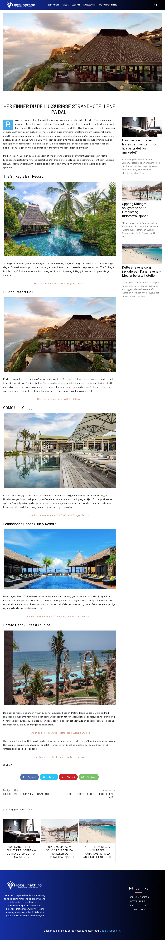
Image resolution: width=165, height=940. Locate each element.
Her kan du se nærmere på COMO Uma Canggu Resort (59, 515)
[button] (156, 5)
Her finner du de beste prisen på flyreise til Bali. (59, 757)
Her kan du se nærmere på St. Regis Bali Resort (59, 283)
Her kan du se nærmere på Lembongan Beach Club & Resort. (59, 616)
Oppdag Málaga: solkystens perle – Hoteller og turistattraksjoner (135, 210)
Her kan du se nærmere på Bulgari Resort (59, 399)
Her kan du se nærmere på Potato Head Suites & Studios (59, 732)
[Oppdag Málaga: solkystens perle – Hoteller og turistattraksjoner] (59, 831)
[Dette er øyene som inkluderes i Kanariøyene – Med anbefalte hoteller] (97, 831)
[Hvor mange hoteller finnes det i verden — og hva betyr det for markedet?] (21, 831)
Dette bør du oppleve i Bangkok (26, 794)
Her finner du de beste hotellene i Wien (90, 795)
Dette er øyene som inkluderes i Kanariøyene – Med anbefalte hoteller (141, 271)
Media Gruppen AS (110, 930)
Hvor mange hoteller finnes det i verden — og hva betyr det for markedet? (139, 146)
